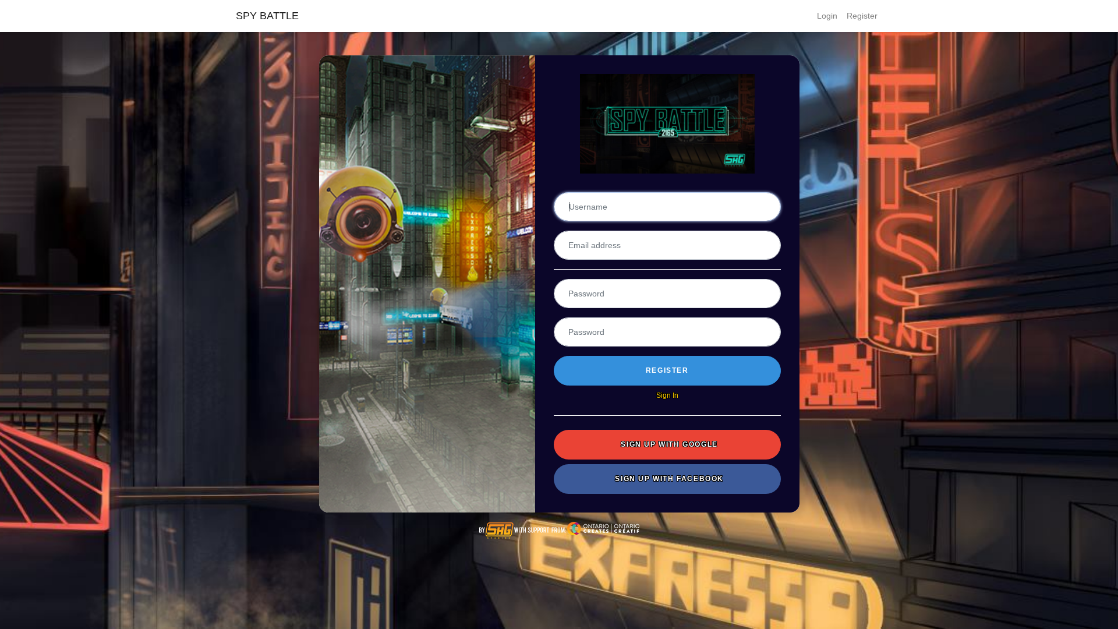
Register (862, 15)
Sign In (667, 395)
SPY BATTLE (267, 16)
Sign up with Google (669, 444)
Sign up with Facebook (669, 478)
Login (827, 15)
